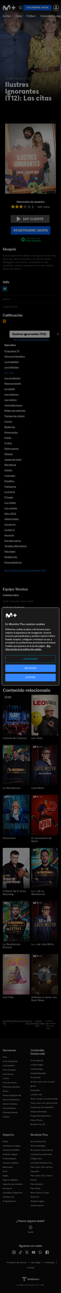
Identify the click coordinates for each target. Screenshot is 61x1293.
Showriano (9, 838)
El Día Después (9, 1158)
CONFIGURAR (30, 659)
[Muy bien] (29, 206)
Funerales (9, 475)
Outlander (35, 1090)
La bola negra (36, 1065)
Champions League (11, 1146)
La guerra (9, 529)
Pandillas (9, 481)
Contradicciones (13, 405)
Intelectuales (11, 519)
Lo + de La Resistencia (38, 893)
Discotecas (10, 464)
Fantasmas (10, 486)
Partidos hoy (8, 1197)
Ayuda (30, 1232)
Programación (9, 1201)
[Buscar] (20, 7)
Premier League (10, 1154)
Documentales (9, 1108)
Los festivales (11, 367)
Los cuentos (10, 508)
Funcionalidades (37, 1146)
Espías (7, 437)
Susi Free (8, 997)
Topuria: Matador (10, 1180)
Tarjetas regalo (37, 1201)
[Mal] (17, 206)
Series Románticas (11, 1099)
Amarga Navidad (38, 1073)
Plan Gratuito (36, 1184)
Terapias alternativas (15, 546)
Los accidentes (12, 378)
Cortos (6, 1078)
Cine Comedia (9, 1070)
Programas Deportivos (40, 1116)
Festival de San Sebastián (42, 1107)
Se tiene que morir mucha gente (42, 1084)
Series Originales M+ (12, 1095)
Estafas (8, 470)
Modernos (9, 427)
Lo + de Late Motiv (42, 944)
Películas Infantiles (11, 1087)
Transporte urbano (14, 416)
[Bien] (25, 206)
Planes (33, 1180)
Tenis (5, 1171)
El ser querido (36, 1060)
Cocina (8, 421)
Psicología (9, 551)
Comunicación (37, 1205)
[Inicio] (9, 7)
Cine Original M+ (10, 1061)
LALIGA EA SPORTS (11, 1150)
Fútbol (30, 16)
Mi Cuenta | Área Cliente (41, 1150)
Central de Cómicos (15, 738)
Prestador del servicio (17, 1262)
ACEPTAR (30, 677)
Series (7, 16)
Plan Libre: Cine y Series (41, 1175)
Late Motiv (37, 788)
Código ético (36, 1158)
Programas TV (11, 351)
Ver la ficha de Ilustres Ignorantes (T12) (25, 570)
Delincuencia (11, 448)
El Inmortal (35, 1077)
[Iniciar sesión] (56, 7)
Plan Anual (35, 1188)
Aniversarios (11, 432)
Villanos (8, 454)
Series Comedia (10, 1104)
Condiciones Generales (41, 1154)
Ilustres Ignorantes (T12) (29, 334)
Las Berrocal (36, 1094)
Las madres (10, 399)
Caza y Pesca (36, 1120)
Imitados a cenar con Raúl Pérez (44, 999)
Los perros (10, 524)
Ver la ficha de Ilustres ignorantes (31, 339)
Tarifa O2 (34, 1197)
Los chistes (10, 502)
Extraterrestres (12, 540)
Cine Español (9, 1065)
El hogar (8, 497)
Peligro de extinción (14, 410)
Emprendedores (13, 562)
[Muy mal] (13, 206)
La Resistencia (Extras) (11, 946)
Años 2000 (10, 513)
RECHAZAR (30, 668)
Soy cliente (33, 219)
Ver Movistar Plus (38, 1141)
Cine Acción (8, 1074)
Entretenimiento (10, 1112)
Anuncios (9, 535)
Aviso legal (35, 1262)
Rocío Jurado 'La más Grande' (44, 1099)
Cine (19, 16)
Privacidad (49, 1262)
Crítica (8, 443)
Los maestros (11, 394)
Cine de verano (10, 1082)
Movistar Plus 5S (37, 1124)
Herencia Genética (14, 356)
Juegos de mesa (12, 459)
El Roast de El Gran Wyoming (14, 893)
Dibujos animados (38, 1111)
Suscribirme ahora (37, 7)
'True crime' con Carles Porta (43, 1103)
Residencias (10, 557)
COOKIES (30, 1267)
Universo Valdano (11, 1163)
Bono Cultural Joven (39, 1192)
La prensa (9, 491)
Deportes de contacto (13, 1184)
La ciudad (9, 389)
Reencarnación (12, 383)
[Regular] (21, 206)
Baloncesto (8, 1167)
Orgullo (6, 1116)
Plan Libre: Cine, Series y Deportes (41, 1169)
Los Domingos (36, 1069)
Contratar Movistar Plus (41, 1163)
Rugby (5, 1175)
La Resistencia (11, 788)
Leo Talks (37, 738)
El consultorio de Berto (41, 840)
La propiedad (11, 361)
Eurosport (7, 1188)
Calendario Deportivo (13, 1192)
